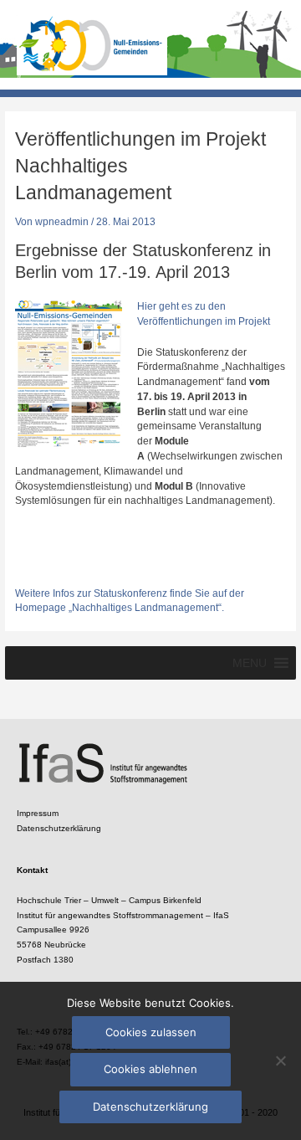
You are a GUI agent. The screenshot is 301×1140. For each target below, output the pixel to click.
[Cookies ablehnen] (280, 1060)
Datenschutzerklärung (59, 828)
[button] (249, 663)
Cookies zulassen (150, 1032)
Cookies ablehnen (150, 1069)
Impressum (38, 813)
